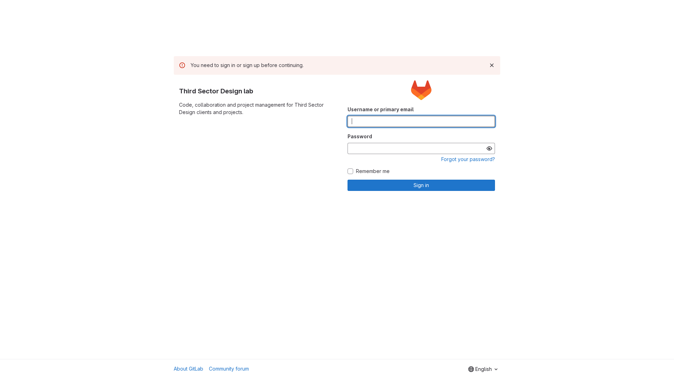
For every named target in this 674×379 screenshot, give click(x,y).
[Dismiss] (492, 65)
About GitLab (188, 369)
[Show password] (489, 148)
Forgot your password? (468, 159)
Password (360, 136)
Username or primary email (381, 109)
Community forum (229, 369)
